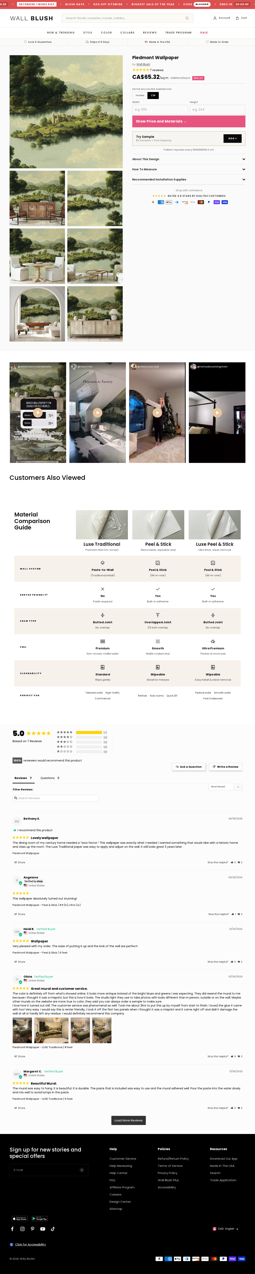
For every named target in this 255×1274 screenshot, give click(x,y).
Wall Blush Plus (168, 1180)
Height (194, 102)
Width (136, 102)
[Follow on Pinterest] (32, 1229)
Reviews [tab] (21, 778)
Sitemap (116, 1209)
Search (215, 1173)
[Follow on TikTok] (53, 1229)
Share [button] (21, 862)
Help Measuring (121, 1166)
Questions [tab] (47, 778)
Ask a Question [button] (191, 767)
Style (87, 32)
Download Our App (223, 1158)
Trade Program (178, 32)
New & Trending (61, 32)
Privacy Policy (167, 1173)
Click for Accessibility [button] (30, 1244)
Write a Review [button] (227, 767)
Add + (232, 138)
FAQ (112, 1180)
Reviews (150, 32)
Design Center (120, 1202)
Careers (116, 1194)
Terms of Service (170, 1166)
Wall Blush (143, 64)
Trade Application (223, 1180)
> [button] (128, 1120)
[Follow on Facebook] (12, 1229)
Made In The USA (222, 1166)
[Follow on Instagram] (22, 1229)
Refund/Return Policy (173, 1158)
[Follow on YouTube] (42, 1229)
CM (153, 95)
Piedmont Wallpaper (26, 853)
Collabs (127, 32)
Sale (204, 32)
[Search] (187, 18)
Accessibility (167, 1187)
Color (106, 32)
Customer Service (123, 1158)
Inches (140, 95)
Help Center (119, 1173)
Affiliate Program (122, 1187)
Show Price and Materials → (161, 121)
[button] (233, 862)
